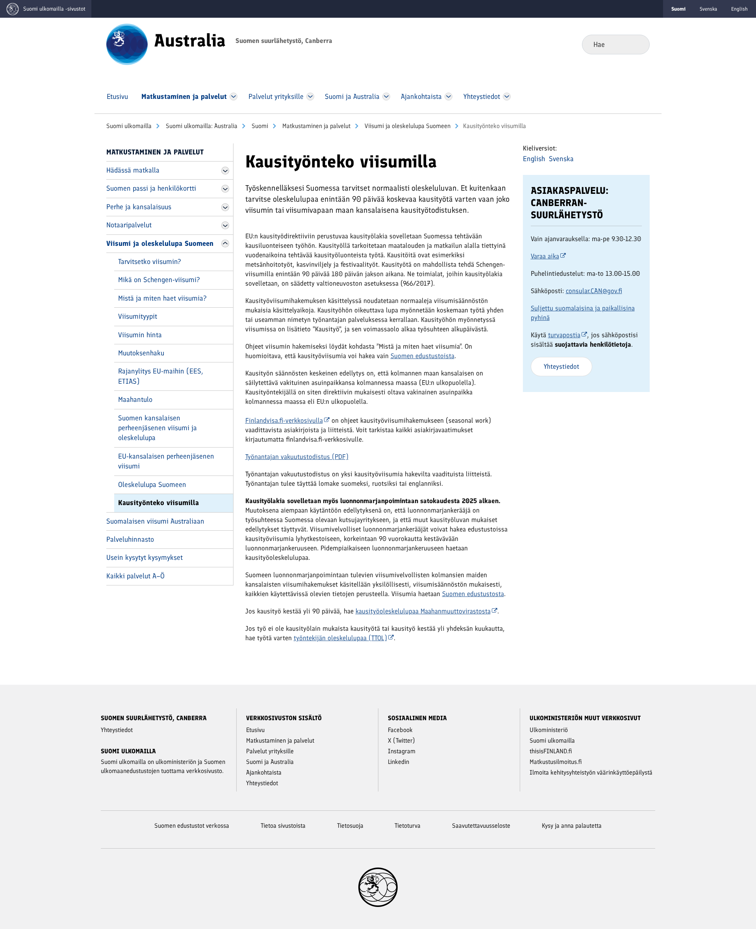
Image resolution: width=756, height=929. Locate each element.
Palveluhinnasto (130, 539)
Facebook (400, 730)
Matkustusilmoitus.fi (556, 761)
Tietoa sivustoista (283, 825)
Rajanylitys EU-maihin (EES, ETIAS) (160, 376)
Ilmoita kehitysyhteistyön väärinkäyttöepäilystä (591, 772)
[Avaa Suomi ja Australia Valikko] (386, 96)
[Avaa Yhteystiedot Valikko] (506, 96)
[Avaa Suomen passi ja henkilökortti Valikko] (225, 189)
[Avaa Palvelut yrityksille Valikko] (310, 96)
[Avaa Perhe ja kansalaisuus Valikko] (225, 207)
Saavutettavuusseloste (481, 825)
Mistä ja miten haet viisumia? (162, 298)
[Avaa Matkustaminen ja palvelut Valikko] (233, 96)
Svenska (708, 9)
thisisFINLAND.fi (551, 751)
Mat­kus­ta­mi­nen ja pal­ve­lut (315, 126)
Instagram (401, 751)
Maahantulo (135, 399)
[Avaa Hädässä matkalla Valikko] (225, 170)
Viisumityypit (137, 316)
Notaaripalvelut (129, 225)
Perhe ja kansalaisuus (138, 207)
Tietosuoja (350, 825)
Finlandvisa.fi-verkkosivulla (284, 420)
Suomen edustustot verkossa (191, 825)
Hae (637, 44)
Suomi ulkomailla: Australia (200, 126)
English (739, 9)
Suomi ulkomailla (129, 126)
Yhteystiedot (561, 366)
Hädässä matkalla (132, 170)
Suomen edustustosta (473, 594)
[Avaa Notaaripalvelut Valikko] (225, 225)
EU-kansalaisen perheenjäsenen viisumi (166, 461)
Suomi (259, 126)
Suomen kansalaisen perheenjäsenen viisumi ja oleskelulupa (157, 428)
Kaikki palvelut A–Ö (135, 576)
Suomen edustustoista (422, 356)
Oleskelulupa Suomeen (152, 484)
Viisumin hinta (140, 335)
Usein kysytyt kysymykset (144, 557)
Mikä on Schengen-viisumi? (159, 279)
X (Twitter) (401, 740)
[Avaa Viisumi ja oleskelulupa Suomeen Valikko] (225, 243)
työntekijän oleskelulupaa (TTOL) (340, 638)
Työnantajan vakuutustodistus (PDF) (296, 457)
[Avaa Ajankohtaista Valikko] (448, 96)
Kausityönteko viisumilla (158, 502)
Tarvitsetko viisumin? (149, 261)
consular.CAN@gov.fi (594, 291)
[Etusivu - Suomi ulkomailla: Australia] (127, 44)
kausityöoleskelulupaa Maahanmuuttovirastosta (423, 611)
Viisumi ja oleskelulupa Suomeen (406, 126)
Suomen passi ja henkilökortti (151, 188)
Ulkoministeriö (549, 730)
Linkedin (398, 761)
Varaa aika (545, 256)
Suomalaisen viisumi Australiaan (155, 521)
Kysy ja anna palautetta (572, 825)
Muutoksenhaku (141, 353)
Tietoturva (408, 825)
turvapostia (564, 335)
